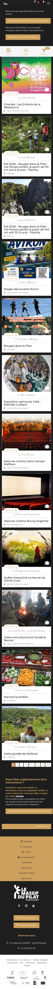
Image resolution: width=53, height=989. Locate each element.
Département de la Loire (10, 977)
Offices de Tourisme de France (42, 973)
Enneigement (28, 857)
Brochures (27, 868)
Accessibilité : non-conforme (18, 960)
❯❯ (48, 765)
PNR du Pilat (46, 977)
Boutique (28, 847)
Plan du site (13, 963)
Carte (28, 852)
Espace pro (26, 878)
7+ (26, 765)
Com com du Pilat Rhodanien (34, 973)
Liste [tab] (8, 54)
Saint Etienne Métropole (36, 977)
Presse (27, 966)
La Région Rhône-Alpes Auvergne (24, 977)
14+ (32, 765)
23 (38, 765)
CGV (22, 963)
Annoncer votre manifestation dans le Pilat (29, 811)
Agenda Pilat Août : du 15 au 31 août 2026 (28, 21)
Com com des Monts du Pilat (12, 973)
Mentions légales (40, 960)
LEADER (35, 982)
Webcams (27, 862)
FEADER (25, 982)
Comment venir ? (28, 925)
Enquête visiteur (27, 873)
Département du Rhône (22, 973)
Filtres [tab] (44, 54)
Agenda (28, 841)
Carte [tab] (25, 54)
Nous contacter (28, 918)
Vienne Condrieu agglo (13, 982)
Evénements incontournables (23, 37)
